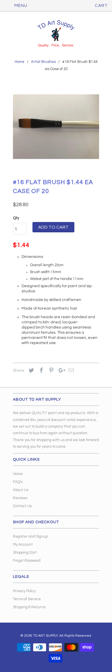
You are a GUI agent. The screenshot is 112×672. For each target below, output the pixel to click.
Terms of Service (27, 599)
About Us (20, 490)
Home (18, 474)
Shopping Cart (25, 553)
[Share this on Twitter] (30, 370)
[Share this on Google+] (60, 370)
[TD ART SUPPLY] (56, 34)
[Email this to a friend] (70, 370)
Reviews (20, 498)
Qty (16, 218)
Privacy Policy (24, 591)
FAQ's (17, 482)
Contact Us (22, 506)
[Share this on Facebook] (40, 370)
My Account (23, 544)
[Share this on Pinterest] (50, 370)
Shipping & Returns (29, 607)
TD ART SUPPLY (45, 636)
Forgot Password (26, 561)
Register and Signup (30, 536)
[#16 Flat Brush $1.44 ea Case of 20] (56, 127)
